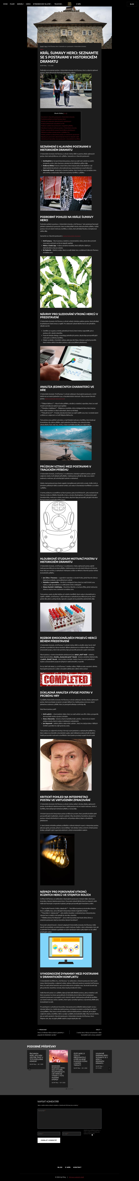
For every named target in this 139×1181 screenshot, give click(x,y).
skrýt (65, 113)
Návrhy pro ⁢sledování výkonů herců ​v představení (56, 121)
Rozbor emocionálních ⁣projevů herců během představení (58, 130)
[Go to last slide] (29, 1069)
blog (132, 4)
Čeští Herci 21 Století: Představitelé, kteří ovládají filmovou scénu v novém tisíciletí (80, 1059)
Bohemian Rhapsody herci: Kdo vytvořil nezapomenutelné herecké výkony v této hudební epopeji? (58, 1072)
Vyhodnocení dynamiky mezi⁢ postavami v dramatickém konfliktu (60, 139)
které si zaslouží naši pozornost (55, 399)
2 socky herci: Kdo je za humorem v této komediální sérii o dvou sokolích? (89, 1032)
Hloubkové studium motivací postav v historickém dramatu (59, 128)
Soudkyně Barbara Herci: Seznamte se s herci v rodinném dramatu (102, 1058)
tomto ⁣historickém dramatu (71, 236)
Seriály (20, 4)
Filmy (12, 4)
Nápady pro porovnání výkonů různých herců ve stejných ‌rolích (60, 137)
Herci (28, 4)
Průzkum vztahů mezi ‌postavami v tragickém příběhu (57, 126)
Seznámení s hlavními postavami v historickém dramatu (58, 117)
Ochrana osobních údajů (76, 1177)
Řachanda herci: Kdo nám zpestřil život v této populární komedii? (36, 1057)
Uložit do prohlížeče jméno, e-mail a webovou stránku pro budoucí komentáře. (92, 1131)
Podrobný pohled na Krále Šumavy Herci (53, 119)
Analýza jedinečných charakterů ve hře (52, 123)
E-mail (65, 1134)
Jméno (40, 1134)
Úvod (5, 4)
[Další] (109, 1069)
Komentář (41, 1111)
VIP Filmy (44, 65)
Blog (60, 1167)
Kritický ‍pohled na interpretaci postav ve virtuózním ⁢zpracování (60, 134)
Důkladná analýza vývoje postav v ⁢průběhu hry (55, 132)
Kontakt (77, 1167)
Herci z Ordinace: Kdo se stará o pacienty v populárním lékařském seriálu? (51, 1032)
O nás (78, 4)
